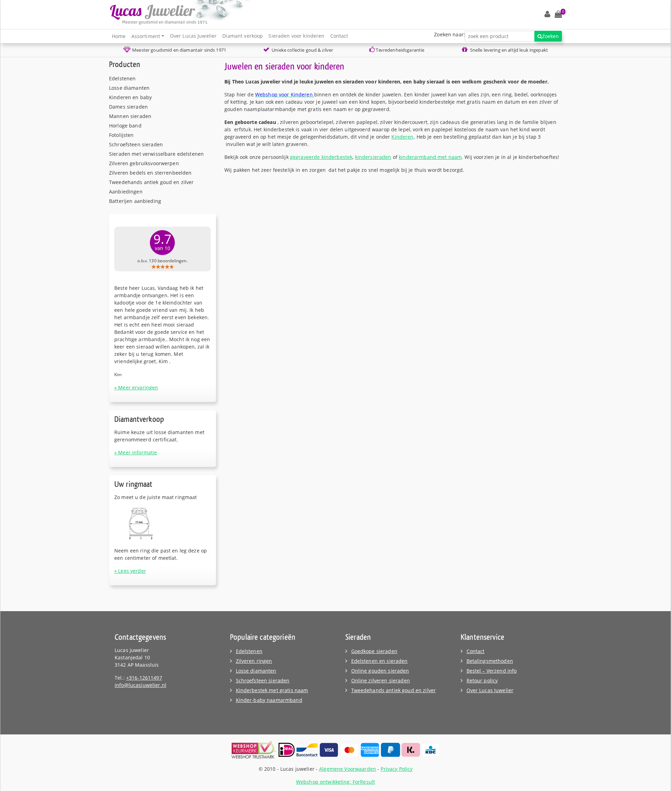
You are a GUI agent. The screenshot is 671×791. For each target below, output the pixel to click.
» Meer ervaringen (136, 387)
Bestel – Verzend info (492, 670)
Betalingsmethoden (490, 661)
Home (119, 36)
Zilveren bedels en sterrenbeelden (150, 172)
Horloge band (125, 125)
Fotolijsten (121, 135)
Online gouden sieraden (380, 670)
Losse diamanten (129, 88)
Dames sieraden (128, 106)
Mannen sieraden (130, 116)
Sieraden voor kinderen (296, 35)
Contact (339, 35)
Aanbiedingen (126, 191)
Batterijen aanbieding (135, 201)
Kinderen (402, 136)
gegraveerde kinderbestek (321, 157)
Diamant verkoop (242, 35)
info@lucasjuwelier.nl (140, 685)
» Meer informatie (135, 452)
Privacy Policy (396, 769)
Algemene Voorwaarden (347, 769)
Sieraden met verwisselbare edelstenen (156, 154)
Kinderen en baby (130, 97)
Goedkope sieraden (374, 651)
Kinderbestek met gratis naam (272, 690)
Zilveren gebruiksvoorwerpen (144, 163)
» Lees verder (130, 570)
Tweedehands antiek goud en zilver (151, 182)
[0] (558, 14)
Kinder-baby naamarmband (269, 700)
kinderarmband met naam (430, 157)
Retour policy (482, 680)
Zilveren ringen (254, 661)
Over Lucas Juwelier (193, 35)
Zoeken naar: (449, 34)
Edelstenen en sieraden (379, 661)
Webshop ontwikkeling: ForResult (335, 781)
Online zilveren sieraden (380, 680)
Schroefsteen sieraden (136, 144)
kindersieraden (373, 157)
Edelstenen (122, 78)
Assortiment (145, 36)
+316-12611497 (144, 677)
